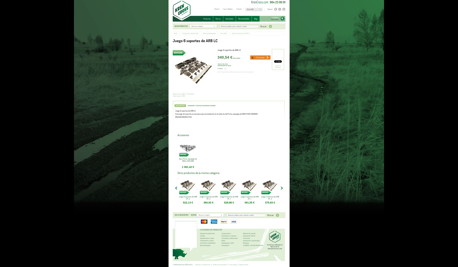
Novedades (229, 19)
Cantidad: (220, 68)
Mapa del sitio (243, 265)
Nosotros (216, 9)
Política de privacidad (220, 265)
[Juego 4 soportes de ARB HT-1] (249, 186)
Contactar (239, 9)
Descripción (180, 105)
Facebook (279, 9)
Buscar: (194, 215)
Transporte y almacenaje (190, 33)
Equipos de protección (207, 233)
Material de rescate (249, 233)
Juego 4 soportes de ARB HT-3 (270, 198)
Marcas (217, 19)
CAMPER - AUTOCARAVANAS (253, 245)
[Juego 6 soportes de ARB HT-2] (188, 186)
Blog (255, 19)
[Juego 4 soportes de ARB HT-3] (270, 186)
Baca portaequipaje (209, 33)
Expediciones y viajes (207, 238)
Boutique (246, 243)
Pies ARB (224, 33)
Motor (223, 241)
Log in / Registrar (228, 9)
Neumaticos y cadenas (229, 236)
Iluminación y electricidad (251, 241)
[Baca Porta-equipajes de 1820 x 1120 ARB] (188, 148)
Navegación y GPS (228, 243)
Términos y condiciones (202, 265)
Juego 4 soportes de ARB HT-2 (208, 198)
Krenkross (182, 11)
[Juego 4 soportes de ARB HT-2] (208, 186)
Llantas (202, 236)
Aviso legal (233, 265)
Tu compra (275, 18)
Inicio (175, 33)
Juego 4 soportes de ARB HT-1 (249, 198)
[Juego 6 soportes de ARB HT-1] (229, 186)
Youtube (283, 9)
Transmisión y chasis (207, 241)
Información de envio (224, 65)
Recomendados (243, 19)
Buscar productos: (181, 26)
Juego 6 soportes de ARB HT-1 (229, 198)
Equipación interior (249, 236)
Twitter (275, 9)
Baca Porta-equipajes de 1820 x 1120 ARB (188, 160)
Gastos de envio (223, 64)
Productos (206, 19)
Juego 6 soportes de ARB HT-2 (188, 198)
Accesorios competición (208, 243)
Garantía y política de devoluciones (202, 105)
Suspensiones (226, 233)
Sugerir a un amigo (278, 66)
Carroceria (246, 238)
